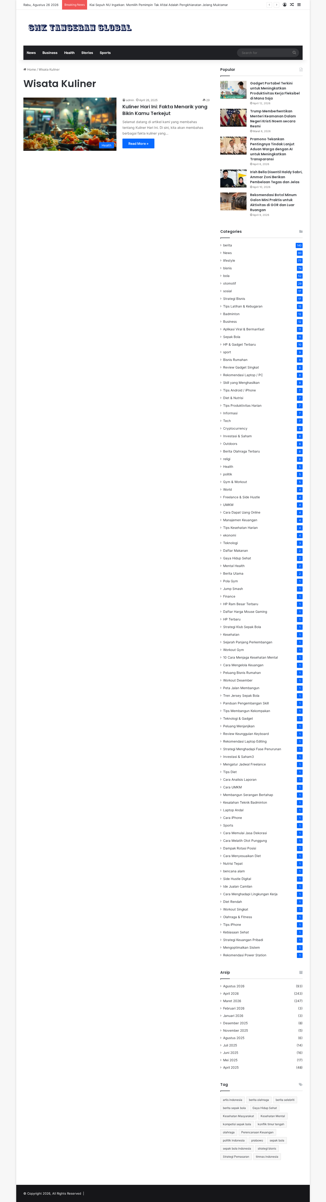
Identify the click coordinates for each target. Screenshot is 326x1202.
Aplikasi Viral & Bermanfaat (243, 329)
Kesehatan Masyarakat (238, 1116)
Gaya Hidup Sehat (237, 558)
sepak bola (277, 1140)
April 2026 (231, 993)
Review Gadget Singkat (241, 367)
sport (227, 352)
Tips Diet (230, 772)
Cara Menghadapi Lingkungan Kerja (250, 894)
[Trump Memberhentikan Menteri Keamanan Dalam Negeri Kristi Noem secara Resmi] (233, 118)
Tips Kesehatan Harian (240, 528)
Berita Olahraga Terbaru (241, 451)
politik (227, 474)
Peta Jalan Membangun (241, 688)
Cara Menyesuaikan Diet (242, 856)
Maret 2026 (232, 1001)
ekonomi (229, 535)
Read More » (138, 143)
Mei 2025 (230, 1060)
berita (227, 245)
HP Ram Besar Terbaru (240, 604)
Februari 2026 (234, 1008)
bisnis (227, 268)
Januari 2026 (233, 1016)
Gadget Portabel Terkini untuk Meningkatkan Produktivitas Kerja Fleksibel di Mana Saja (275, 91)
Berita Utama (233, 573)
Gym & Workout (235, 482)
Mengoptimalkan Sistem (241, 947)
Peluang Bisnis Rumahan (242, 673)
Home (31, 69)
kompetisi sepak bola (237, 1124)
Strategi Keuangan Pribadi (243, 940)
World (227, 489)
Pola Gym (230, 581)
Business (50, 53)
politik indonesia (234, 1140)
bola (226, 276)
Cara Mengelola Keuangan (243, 665)
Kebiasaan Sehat (236, 932)
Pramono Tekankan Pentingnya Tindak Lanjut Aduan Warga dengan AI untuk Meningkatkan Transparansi (272, 149)
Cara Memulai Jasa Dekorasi (245, 833)
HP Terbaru (232, 619)
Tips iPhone (232, 924)
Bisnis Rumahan (235, 360)
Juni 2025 (230, 1053)
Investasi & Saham (237, 436)
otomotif (229, 283)
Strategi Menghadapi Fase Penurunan (252, 749)
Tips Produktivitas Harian (242, 405)
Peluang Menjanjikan (239, 726)
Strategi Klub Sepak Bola (242, 627)
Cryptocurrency (235, 428)
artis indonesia (232, 1100)
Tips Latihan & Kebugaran (243, 306)
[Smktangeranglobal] (80, 27)
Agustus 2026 (234, 986)
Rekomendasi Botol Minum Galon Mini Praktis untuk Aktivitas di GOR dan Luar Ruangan (273, 202)
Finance (229, 596)
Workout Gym (233, 650)
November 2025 (235, 1030)
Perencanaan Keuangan (257, 1132)
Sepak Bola (231, 337)
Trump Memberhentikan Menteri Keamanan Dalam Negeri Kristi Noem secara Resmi (273, 119)
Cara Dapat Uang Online (241, 512)
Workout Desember (237, 680)
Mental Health (234, 566)
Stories (87, 53)
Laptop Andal (233, 810)
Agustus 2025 (233, 1038)
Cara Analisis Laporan (240, 779)
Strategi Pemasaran (236, 1156)
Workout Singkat (235, 909)
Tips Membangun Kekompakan (246, 711)
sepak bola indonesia (237, 1148)
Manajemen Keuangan (240, 520)
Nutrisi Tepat (233, 863)
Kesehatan (231, 634)
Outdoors (230, 444)
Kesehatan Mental (273, 1116)
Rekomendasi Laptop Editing (245, 741)
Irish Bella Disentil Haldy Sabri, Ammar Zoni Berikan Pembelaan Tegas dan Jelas (276, 177)
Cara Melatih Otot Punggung (245, 841)
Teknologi (230, 543)
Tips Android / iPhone (239, 390)
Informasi (230, 413)
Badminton (231, 314)
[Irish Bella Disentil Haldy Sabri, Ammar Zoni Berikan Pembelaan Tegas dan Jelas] (233, 178)
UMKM (228, 505)
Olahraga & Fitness (237, 917)
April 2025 (231, 1067)
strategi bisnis (267, 1148)
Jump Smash (233, 589)
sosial (227, 291)
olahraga (229, 1132)
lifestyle (229, 260)
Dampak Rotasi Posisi (239, 848)
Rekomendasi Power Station (244, 955)
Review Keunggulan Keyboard (246, 734)
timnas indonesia (267, 1156)
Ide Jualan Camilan (237, 886)
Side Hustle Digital (237, 879)
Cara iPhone (232, 818)
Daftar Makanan (235, 550)
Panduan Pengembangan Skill (246, 703)
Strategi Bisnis (234, 299)
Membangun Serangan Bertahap (248, 795)
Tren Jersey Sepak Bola (241, 695)
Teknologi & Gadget (238, 718)
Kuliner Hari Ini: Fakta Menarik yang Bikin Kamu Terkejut (164, 110)
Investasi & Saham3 (238, 757)
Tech (227, 421)
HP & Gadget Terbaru (239, 344)
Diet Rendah (232, 902)
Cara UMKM (232, 787)
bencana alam (234, 871)
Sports (105, 53)
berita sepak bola (234, 1108)
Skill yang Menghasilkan (241, 383)
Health (69, 53)
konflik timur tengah (271, 1124)
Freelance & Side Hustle (241, 497)
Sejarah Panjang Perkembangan (247, 642)
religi (226, 459)
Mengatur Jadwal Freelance (244, 764)
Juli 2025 (230, 1045)
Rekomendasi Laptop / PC (243, 375)
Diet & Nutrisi (233, 398)
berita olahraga (259, 1100)
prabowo (257, 1140)
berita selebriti (285, 1100)
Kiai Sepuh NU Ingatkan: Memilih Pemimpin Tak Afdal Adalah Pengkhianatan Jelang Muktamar (158, 5)
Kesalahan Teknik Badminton (245, 802)
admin (130, 100)
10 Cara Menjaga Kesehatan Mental (250, 657)
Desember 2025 (235, 1023)
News (31, 53)
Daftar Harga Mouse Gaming (245, 612)
